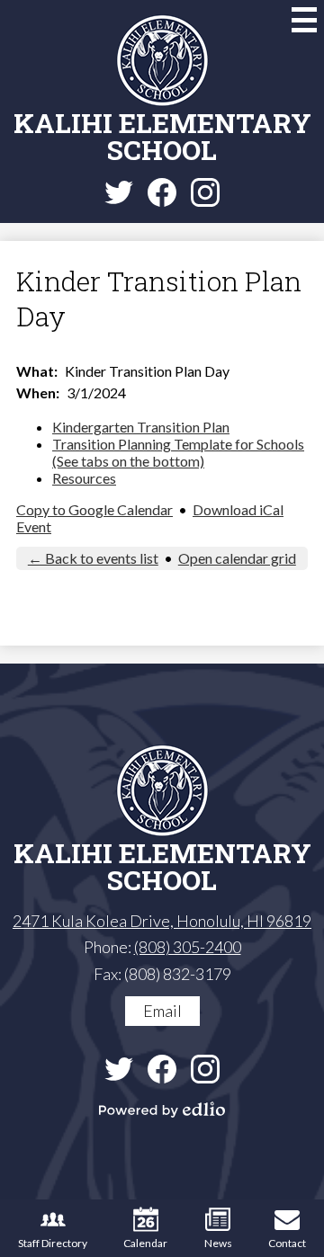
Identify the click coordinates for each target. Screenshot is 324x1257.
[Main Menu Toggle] (304, 20)
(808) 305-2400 (187, 947)
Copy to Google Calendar (94, 509)
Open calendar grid (237, 557)
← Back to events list (93, 557)
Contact (287, 1243)
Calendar (145, 1243)
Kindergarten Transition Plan (141, 426)
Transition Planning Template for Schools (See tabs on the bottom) (178, 452)
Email (162, 1011)
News (218, 1243)
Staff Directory (52, 1243)
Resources (84, 477)
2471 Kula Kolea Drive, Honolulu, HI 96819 (162, 921)
